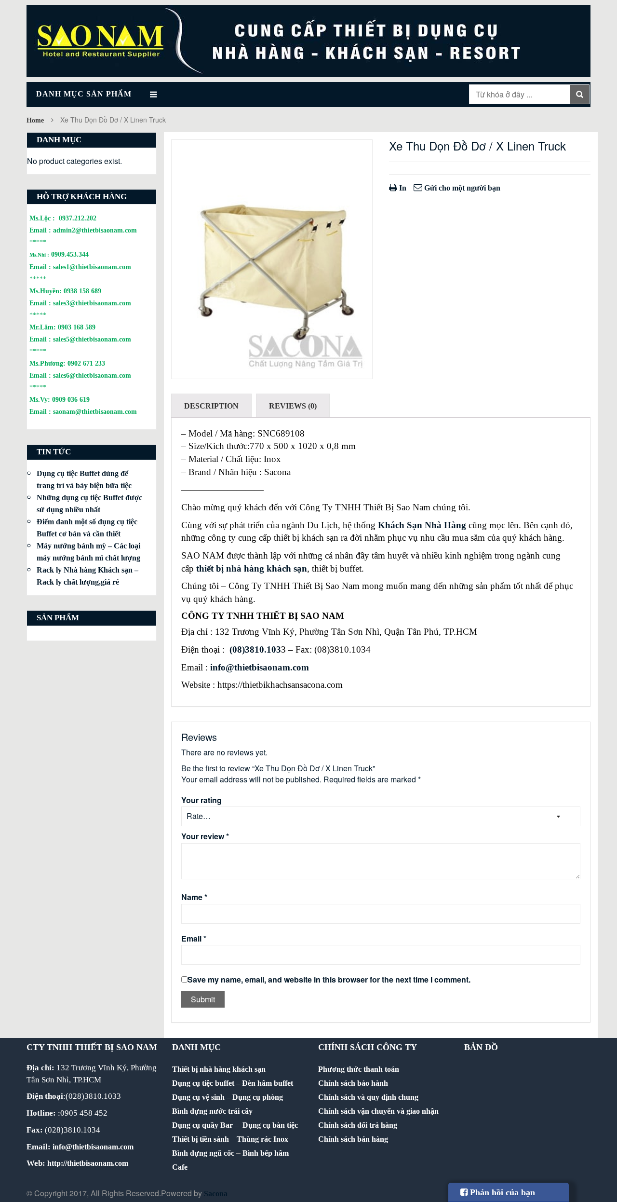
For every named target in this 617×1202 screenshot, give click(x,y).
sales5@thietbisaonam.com (92, 339)
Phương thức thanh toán (358, 1069)
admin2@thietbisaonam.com (95, 230)
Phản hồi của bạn (501, 1192)
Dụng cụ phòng (257, 1097)
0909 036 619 (71, 399)
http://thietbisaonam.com (87, 1163)
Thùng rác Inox (262, 1139)
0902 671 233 (86, 363)
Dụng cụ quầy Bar (202, 1125)
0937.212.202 (77, 218)
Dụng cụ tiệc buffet (203, 1083)
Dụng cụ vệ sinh (198, 1097)
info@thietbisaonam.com (259, 667)
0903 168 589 (76, 327)
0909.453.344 (70, 254)
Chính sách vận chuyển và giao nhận (378, 1111)
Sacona (216, 1193)
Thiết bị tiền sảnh (200, 1139)
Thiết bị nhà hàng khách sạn (219, 1069)
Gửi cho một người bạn (461, 188)
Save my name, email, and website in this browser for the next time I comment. (329, 979)
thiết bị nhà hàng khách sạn (251, 568)
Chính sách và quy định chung (368, 1097)
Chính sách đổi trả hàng (357, 1125)
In (401, 188)
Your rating (201, 800)
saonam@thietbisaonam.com (95, 411)
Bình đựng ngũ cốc (203, 1153)
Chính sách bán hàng (353, 1139)
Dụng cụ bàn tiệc (270, 1125)
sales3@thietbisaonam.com (92, 303)
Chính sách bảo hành (353, 1083)
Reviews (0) (293, 406)
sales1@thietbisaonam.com (92, 267)
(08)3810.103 (255, 649)
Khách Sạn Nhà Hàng (422, 525)
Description (211, 406)
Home (35, 120)
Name (194, 897)
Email (193, 938)
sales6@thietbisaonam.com (92, 375)
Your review (205, 836)
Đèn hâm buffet (267, 1083)
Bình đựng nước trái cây (212, 1111)
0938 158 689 (82, 291)
